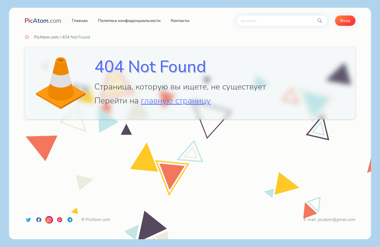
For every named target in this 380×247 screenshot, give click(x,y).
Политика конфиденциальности (129, 21)
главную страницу (176, 100)
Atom (43, 21)
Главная (80, 21)
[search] (319, 21)
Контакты (180, 21)
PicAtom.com (46, 37)
